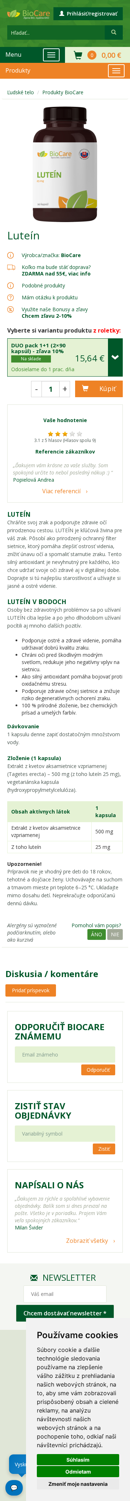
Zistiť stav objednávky (43, 1110)
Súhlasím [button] (78, 1460)
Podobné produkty (43, 285)
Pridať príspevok (30, 990)
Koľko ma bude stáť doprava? (56, 267)
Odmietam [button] (78, 1472)
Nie (115, 934)
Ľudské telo (20, 92)
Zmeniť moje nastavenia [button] (78, 1484)
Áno (96, 934)
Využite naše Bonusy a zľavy (55, 312)
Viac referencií (61, 491)
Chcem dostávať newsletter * (65, 1313)
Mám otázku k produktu (50, 297)
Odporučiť (98, 1069)
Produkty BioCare (62, 92)
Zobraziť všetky (87, 1241)
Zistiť (104, 1148)
